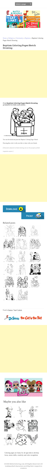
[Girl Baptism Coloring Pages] (35, 231)
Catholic (20, 310)
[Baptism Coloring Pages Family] (22, 281)
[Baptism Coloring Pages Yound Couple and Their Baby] (35, 256)
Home (5, 38)
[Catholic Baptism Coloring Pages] (9, 243)
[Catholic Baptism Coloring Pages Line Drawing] (9, 256)
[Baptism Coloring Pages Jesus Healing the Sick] (22, 269)
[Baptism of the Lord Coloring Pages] (35, 269)
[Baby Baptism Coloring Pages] (9, 281)
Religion (11, 38)
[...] (10, 412)
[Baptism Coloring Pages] (22, 294)
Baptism (27, 38)
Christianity (19, 38)
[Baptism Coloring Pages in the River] (9, 269)
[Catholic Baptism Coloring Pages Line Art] (22, 243)
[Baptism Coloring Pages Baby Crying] (35, 243)
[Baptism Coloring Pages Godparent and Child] (22, 231)
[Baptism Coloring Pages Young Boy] (22, 256)
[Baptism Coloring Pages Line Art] (35, 281)
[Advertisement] (23, 74)
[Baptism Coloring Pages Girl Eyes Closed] (9, 231)
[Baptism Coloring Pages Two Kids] (9, 294)
